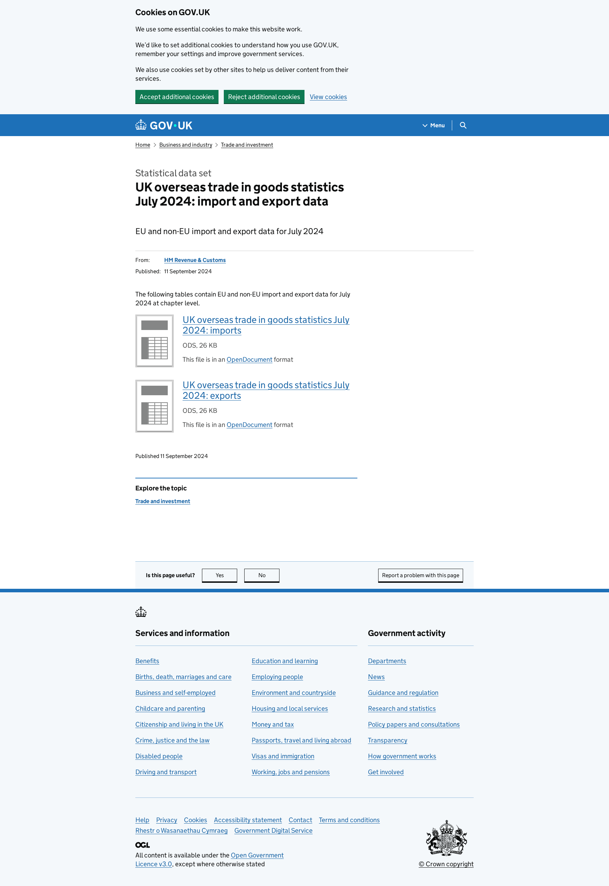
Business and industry (185, 144)
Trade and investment (247, 144)
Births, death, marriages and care (183, 677)
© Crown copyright (446, 864)
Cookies (195, 820)
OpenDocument (249, 359)
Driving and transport (166, 772)
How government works (402, 756)
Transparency (387, 740)
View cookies (328, 96)
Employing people (277, 677)
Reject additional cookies (264, 97)
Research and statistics (402, 708)
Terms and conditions (349, 820)
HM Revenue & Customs (195, 260)
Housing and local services (290, 708)
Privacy (166, 820)
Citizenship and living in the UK (179, 724)
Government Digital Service (273, 830)
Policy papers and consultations (414, 724)
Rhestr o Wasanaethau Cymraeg (181, 830)
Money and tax (273, 724)
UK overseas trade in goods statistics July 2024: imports (266, 325)
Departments (387, 661)
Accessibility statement (248, 820)
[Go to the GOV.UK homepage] (163, 125)
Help (142, 820)
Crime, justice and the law (172, 740)
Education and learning (285, 661)
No (268, 575)
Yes (226, 575)
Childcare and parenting (170, 708)
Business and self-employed (175, 693)
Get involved (386, 772)
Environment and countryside (294, 693)
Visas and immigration (283, 756)
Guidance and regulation (403, 693)
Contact (300, 820)
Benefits (147, 661)
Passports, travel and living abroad (301, 740)
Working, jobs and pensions (291, 772)
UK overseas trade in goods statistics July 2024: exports (266, 390)
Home (142, 144)
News (376, 677)
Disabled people (159, 756)
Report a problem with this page (420, 575)
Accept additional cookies (177, 97)
